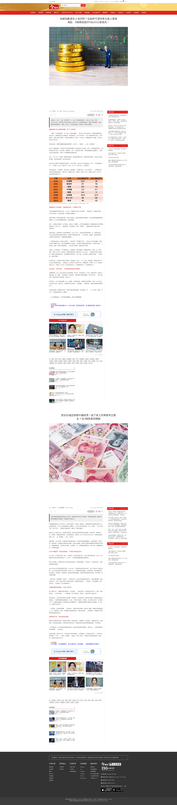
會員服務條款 (94, 769)
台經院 (72, 702)
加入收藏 (91, 115)
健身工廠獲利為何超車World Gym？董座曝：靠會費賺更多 (117, 161)
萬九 (74, 359)
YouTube (82, 776)
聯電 (81, 363)
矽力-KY (90, 363)
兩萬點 (64, 359)
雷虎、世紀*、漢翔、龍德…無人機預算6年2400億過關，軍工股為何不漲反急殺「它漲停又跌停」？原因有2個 (117, 531)
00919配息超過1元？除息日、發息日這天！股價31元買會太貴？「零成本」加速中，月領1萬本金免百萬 (117, 139)
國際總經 (62, 507)
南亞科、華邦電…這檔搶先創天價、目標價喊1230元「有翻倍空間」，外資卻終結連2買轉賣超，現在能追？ (117, 513)
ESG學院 (61, 769)
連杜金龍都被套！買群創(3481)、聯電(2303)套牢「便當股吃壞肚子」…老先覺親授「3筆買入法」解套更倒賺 (75, 351)
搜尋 (83, 5)
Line (81, 769)
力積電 (85, 361)
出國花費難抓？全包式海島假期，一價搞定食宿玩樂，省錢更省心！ (57, 351)
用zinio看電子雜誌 (95, 773)
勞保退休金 (71, 8)
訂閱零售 (51, 780)
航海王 (65, 361)
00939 (75, 8)
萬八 (60, 359)
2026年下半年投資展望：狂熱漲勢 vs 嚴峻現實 (117, 149)
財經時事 (51, 767)
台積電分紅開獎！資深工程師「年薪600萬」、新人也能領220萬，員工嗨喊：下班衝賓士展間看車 (94, 336)
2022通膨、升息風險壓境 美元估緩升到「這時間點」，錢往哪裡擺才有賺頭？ (75, 644)
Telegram (82, 773)
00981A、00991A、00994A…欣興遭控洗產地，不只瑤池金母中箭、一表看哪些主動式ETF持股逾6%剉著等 (117, 127)
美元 (63, 700)
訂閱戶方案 (72, 767)
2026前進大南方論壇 (113, 157)
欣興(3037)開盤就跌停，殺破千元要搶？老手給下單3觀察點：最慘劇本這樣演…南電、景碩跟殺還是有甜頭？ (57, 336)
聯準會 (93, 361)
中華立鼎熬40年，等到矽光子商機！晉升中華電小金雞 (117, 154)
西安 (93, 700)
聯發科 (69, 363)
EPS (89, 361)
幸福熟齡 (51, 776)
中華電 (77, 363)
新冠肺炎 (52, 702)
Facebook (82, 767)
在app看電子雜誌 (94, 776)
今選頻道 (51, 778)
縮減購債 (52, 363)
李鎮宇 (97, 359)
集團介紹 (93, 767)
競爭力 (50, 771)
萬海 (81, 361)
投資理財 (51, 769)
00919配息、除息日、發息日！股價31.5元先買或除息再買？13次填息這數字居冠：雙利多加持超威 (117, 519)
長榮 (74, 361)
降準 (89, 700)
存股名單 (63, 9)
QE (56, 363)
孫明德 (67, 702)
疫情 (100, 700)
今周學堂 (61, 767)
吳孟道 (76, 702)
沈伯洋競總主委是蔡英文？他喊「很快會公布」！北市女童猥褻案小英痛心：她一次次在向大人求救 (117, 133)
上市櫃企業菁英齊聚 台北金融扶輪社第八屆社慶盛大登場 (117, 116)
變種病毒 (62, 702)
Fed (97, 361)
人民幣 (58, 700)
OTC (77, 359)
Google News (83, 778)
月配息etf (66, 8)
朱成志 (86, 359)
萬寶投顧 (82, 359)
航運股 (69, 361)
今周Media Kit (94, 778)
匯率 (70, 700)
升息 (101, 361)
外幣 (66, 700)
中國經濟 (53, 700)
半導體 (51, 361)
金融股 (60, 361)
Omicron (57, 702)
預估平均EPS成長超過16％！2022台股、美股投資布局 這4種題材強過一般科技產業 (75, 306)
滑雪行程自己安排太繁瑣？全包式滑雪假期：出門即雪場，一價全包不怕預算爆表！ (94, 351)
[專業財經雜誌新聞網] (54, 7)
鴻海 (73, 363)
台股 (61, 111)
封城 (96, 700)
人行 (85, 700)
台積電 (55, 361)
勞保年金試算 (80, 8)
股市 (56, 359)
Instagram (82, 771)
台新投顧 (92, 359)
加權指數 (69, 359)
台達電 (85, 363)
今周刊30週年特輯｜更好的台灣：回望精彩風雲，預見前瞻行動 (117, 165)
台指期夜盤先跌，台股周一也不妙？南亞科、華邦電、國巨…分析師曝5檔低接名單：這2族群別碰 (117, 121)
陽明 (78, 361)
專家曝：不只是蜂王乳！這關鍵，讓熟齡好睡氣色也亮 (75, 336)
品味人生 (51, 773)
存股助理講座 (73, 771)
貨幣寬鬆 (60, 363)
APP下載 (72, 769)
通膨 (65, 363)
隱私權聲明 (93, 771)
